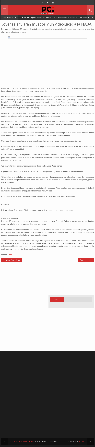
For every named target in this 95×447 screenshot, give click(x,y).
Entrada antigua (86, 260)
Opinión (11, 254)
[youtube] (52, 2)
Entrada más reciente (11, 260)
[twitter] (47, 2)
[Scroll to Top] (90, 441)
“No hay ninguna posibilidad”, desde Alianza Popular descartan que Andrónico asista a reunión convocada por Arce (57, 18)
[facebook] (42, 2)
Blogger (82, 441)
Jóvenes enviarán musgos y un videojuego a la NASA (46, 24)
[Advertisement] (8, 309)
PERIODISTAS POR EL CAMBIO (22, 441)
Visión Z (57, 299)
